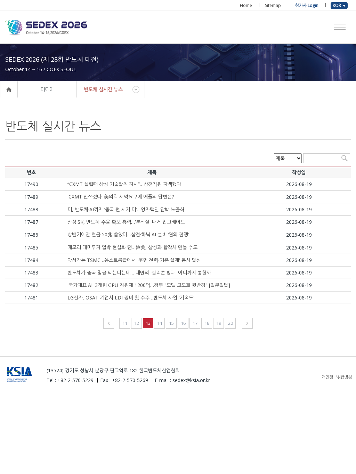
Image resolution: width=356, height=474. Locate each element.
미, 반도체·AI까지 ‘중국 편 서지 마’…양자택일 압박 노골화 (125, 209)
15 (171, 323)
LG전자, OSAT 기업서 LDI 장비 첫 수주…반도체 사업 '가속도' (130, 297)
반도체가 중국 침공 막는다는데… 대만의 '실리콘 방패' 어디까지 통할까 (139, 272)
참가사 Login (306, 5)
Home (246, 5)
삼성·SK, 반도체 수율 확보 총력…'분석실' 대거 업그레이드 (126, 222)
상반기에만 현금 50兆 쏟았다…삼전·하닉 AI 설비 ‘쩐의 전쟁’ (128, 234)
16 (183, 323)
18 (206, 323)
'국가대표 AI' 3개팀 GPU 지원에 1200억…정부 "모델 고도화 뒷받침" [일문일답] (148, 285)
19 (218, 323)
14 (159, 323)
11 (124, 323)
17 (195, 323)
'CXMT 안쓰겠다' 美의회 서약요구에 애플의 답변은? (120, 196)
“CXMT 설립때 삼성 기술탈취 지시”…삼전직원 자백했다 (124, 184)
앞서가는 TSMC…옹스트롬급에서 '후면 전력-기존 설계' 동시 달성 (134, 260)
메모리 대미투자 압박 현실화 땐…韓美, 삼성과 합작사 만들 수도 (132, 247)
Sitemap (273, 5)
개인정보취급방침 (337, 377)
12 (136, 323)
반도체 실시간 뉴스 (103, 89)
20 (230, 323)
